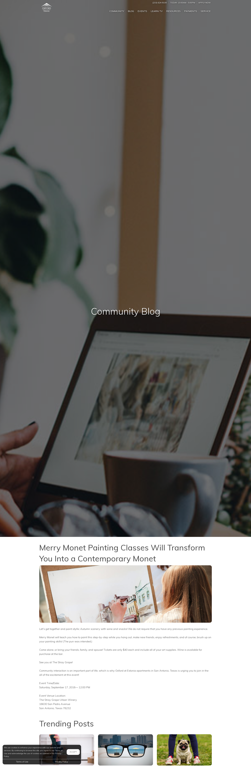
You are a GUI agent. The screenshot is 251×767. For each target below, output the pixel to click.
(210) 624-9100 (159, 2)
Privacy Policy (61, 761)
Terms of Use (22, 761)
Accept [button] (73, 752)
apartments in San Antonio (153, 670)
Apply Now (204, 2)
